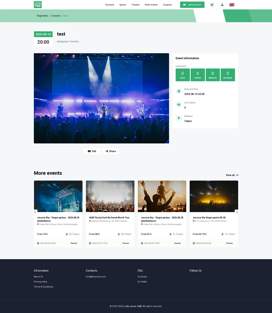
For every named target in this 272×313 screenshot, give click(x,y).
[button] (212, 4)
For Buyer (142, 276)
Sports (122, 4)
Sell (94, 151)
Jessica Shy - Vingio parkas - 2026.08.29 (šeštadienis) (58, 219)
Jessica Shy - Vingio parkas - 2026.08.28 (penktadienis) (162, 219)
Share (112, 151)
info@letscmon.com (96, 276)
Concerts (109, 4)
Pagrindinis (42, 15)
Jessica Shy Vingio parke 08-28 (209, 217)
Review (74, 243)
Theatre (135, 4)
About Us (38, 276)
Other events (151, 4)
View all (230, 175)
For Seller (142, 281)
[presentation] (35, 212)
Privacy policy (40, 281)
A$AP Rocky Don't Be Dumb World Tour (109, 217)
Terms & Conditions (43, 286)
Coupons (167, 4)
